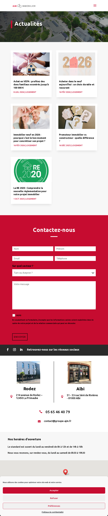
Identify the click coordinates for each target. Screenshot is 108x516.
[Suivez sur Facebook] (8, 349)
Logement (30, 92)
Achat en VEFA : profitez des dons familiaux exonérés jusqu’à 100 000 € (31, 84)
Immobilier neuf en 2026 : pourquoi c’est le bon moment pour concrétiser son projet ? (30, 137)
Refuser (54, 498)
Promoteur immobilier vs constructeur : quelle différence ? (76, 137)
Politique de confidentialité (52, 512)
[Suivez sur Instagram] (14, 349)
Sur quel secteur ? (23, 265)
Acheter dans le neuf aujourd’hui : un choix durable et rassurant (76, 84)
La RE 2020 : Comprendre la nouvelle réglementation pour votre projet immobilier (30, 191)
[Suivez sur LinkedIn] (21, 349)
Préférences (54, 506)
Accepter (54, 490)
